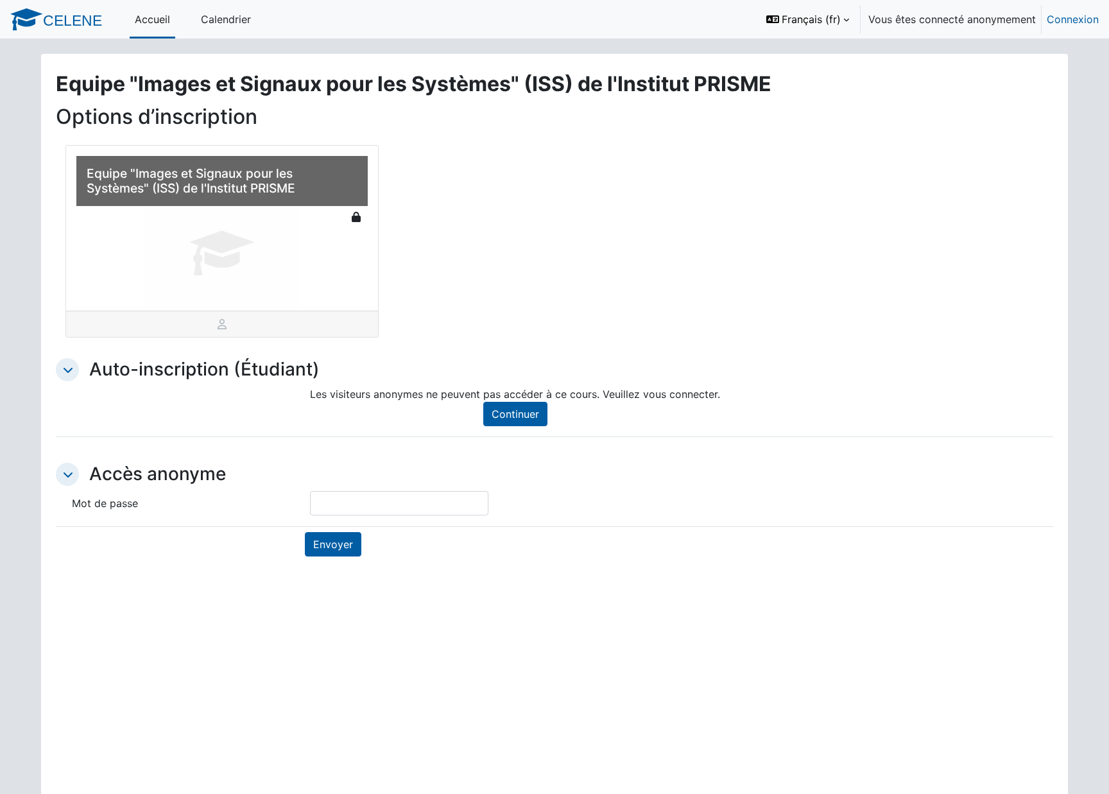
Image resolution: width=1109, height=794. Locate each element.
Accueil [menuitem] (152, 19)
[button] (807, 19)
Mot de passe (105, 503)
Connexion (1073, 19)
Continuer (515, 414)
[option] (928, 19)
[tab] (222, 324)
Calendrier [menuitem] (226, 19)
